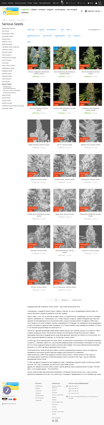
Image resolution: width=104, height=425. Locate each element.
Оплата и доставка (20, 3)
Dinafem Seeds (7, 52)
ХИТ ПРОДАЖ (72, 10)
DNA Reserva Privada (9, 58)
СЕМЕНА (34, 10)
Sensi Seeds (6, 81)
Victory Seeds (6, 100)
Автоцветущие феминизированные (9, 87)
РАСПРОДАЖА (60, 10)
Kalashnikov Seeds (8, 68)
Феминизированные (9, 93)
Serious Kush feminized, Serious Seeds (65, 109)
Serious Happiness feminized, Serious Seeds (38, 73)
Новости (54, 409)
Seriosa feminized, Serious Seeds (39, 109)
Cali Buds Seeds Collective (10, 47)
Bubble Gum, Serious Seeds (90, 145)
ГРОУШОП (42, 10)
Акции (54, 414)
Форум (30, 3)
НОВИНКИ (24, 13)
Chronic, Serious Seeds (39, 287)
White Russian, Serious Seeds (39, 145)
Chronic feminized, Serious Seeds (90, 73)
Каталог (4, 3)
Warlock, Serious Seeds (39, 179)
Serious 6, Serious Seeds (90, 250)
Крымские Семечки (8, 28)
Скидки (35, 3)
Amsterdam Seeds (8, 34)
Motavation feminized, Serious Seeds (90, 215)
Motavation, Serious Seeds (90, 179)
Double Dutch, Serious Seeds (65, 179)
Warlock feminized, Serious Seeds (64, 251)
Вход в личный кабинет (56, 387)
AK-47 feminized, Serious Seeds (65, 287)
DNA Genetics (6, 55)
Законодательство (44, 3)
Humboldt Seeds (7, 108)
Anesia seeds (6, 39)
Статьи (54, 407)
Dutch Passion (7, 60)
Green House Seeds (8, 65)
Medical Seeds (6, 73)
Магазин (10, 3)
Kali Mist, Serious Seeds (38, 250)
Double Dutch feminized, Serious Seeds (39, 215)
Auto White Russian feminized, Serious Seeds (64, 73)
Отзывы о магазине (58, 412)
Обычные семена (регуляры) (12, 90)
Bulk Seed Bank (7, 44)
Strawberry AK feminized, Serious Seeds (91, 109)
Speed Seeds (6, 95)
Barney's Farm (7, 42)
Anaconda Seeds (7, 36)
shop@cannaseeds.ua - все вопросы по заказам (83, 397)
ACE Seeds (5, 31)
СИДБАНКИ (25, 10)
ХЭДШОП (50, 10)
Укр (58, 3)
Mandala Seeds (7, 71)
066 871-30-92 (94, 11)
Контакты (55, 404)
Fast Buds (5, 63)
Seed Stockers (6, 79)
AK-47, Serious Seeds (64, 145)
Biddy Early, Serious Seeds (64, 214)
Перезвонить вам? (74, 393)
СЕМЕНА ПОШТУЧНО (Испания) (13, 106)
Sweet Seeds (6, 98)
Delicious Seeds (7, 50)
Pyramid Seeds (7, 76)
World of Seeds (7, 103)
